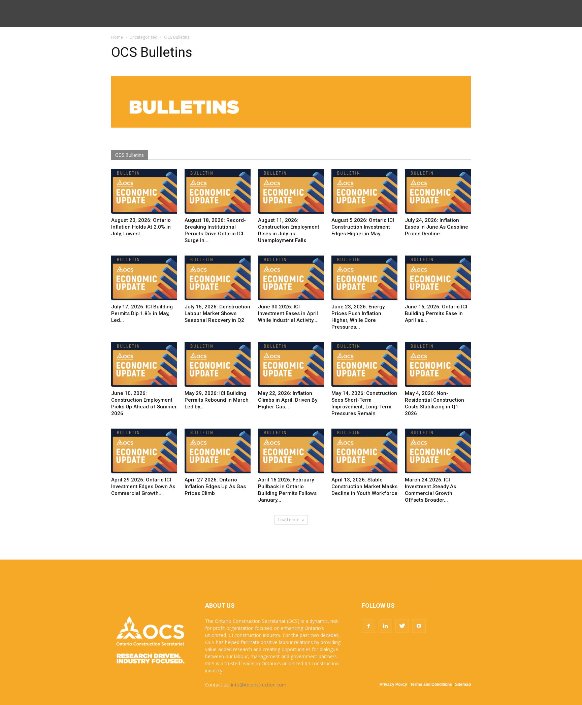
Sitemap (463, 684)
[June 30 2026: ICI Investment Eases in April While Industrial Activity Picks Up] (291, 278)
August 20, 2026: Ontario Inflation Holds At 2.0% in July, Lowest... (141, 227)
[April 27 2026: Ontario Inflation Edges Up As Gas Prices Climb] (218, 451)
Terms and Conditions (431, 684)
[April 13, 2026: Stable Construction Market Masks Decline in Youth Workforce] (364, 451)
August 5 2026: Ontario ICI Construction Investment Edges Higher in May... (362, 227)
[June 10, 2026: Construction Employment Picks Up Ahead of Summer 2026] (144, 365)
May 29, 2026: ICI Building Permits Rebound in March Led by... (217, 400)
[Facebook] (368, 626)
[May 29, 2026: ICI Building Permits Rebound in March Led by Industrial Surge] (218, 365)
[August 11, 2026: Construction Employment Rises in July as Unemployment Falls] (291, 191)
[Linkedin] (385, 626)
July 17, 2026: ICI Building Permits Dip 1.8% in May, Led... (142, 313)
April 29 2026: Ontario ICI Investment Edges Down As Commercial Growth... (143, 486)
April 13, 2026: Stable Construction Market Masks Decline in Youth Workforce (364, 486)
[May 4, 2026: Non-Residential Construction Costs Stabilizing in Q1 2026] (438, 365)
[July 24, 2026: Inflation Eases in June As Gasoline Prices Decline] (438, 191)
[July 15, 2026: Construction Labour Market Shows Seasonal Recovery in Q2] (218, 278)
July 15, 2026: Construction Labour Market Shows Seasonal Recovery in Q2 (217, 313)
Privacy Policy (393, 684)
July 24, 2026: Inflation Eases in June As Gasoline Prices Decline (436, 227)
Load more (288, 520)
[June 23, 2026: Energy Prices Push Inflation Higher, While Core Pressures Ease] (364, 278)
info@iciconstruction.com (258, 684)
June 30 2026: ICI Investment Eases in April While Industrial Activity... (288, 313)
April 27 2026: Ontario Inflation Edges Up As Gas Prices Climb (215, 486)
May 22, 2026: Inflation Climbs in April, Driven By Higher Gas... (287, 400)
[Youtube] (419, 626)
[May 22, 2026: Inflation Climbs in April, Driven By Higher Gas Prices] (291, 365)
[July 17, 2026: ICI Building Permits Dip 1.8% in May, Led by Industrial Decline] (144, 278)
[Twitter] (402, 626)
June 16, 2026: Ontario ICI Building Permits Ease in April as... (436, 313)
